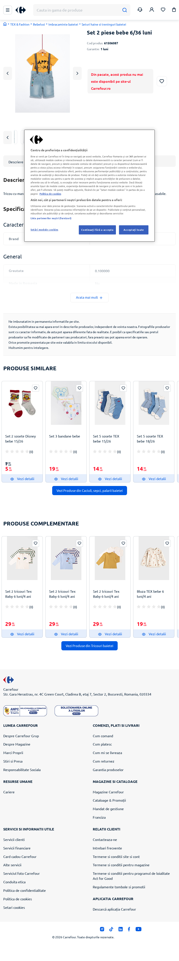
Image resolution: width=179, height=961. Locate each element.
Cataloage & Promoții (109, 800)
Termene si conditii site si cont (116, 856)
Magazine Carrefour (108, 792)
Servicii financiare (17, 848)
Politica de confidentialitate (24, 890)
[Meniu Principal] (7, 10)
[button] (174, 10)
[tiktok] (111, 930)
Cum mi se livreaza (107, 752)
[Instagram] (102, 930)
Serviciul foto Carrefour (21, 873)
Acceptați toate (134, 229)
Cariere (9, 792)
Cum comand (103, 736)
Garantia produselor (108, 769)
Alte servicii (12, 865)
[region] (89, 185)
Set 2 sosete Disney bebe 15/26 (20, 438)
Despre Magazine (16, 744)
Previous (7, 73)
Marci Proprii (13, 752)
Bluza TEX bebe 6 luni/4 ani (150, 593)
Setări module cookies (44, 229)
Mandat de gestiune (108, 808)
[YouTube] (138, 930)
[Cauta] (124, 10)
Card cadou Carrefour (19, 856)
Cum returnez (103, 761)
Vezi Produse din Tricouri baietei (89, 646)
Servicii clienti (14, 839)
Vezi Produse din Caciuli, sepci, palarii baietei (90, 490)
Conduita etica (14, 882)
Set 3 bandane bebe (64, 436)
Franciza (99, 817)
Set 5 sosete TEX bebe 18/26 (150, 438)
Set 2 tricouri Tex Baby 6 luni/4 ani (18, 593)
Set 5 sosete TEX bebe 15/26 (106, 438)
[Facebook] (129, 930)
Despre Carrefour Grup (21, 736)
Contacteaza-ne (105, 839)
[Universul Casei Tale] (22, 10)
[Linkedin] (121, 930)
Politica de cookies (17, 899)
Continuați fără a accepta (97, 229)
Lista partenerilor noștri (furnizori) (51, 218)
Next (77, 73)
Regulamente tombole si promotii (119, 887)
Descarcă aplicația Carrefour (114, 909)
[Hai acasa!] (5, 24)
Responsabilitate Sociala (22, 769)
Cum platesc (102, 744)
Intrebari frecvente (107, 848)
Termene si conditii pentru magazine (121, 865)
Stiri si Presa (12, 761)
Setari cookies (14, 907)
